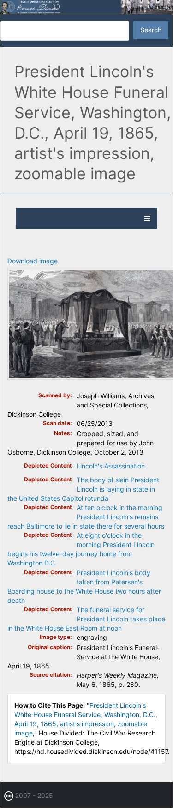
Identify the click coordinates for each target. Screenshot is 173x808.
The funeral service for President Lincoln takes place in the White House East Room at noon (86, 619)
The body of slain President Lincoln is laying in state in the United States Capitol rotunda (83, 489)
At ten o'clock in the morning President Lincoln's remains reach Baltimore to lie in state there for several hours (85, 517)
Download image (32, 261)
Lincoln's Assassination (111, 466)
